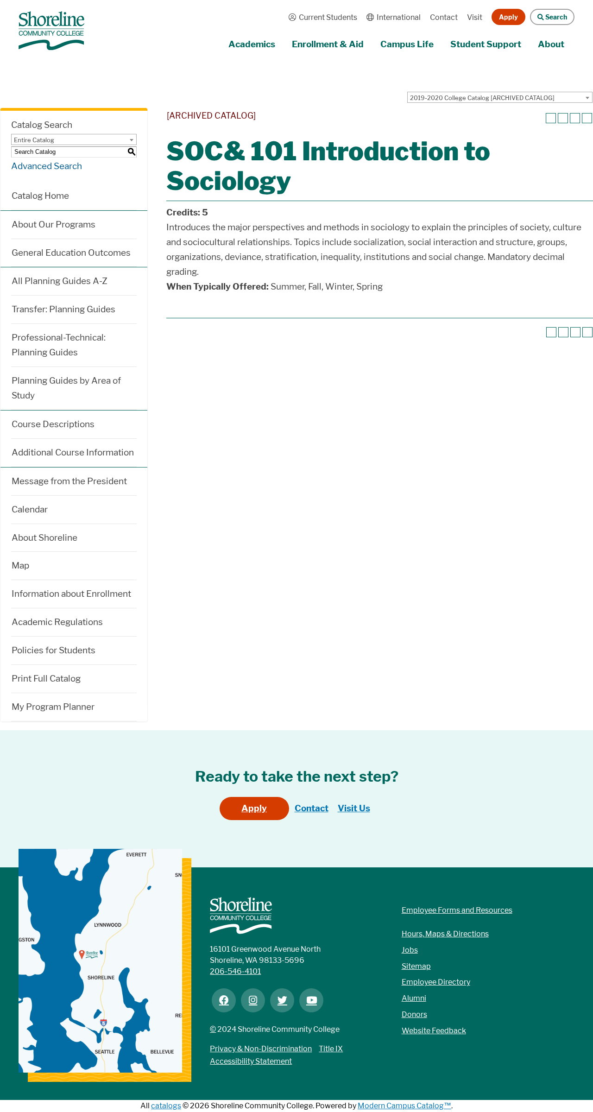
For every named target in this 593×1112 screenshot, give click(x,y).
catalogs (166, 1105)
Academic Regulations (57, 622)
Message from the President (69, 481)
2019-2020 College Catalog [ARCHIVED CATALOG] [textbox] (482, 97)
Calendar (30, 509)
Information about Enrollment (71, 593)
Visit (474, 17)
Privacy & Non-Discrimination (261, 1048)
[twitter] (282, 1000)
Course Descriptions (53, 424)
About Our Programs (53, 224)
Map (20, 565)
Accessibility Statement (251, 1061)
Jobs (410, 950)
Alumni (414, 998)
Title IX (331, 1048)
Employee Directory (436, 982)
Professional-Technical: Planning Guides (59, 345)
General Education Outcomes (71, 252)
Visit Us (354, 808)
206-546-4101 (235, 971)
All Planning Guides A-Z (59, 281)
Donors (414, 1014)
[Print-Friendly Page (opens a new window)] (575, 118)
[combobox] (500, 97)
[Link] (51, 26)
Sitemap (416, 966)
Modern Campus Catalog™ (404, 1105)
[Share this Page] (563, 118)
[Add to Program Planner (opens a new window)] (551, 118)
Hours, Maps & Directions (445, 933)
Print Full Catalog (46, 678)
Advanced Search (46, 166)
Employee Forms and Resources (457, 910)
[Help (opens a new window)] (587, 118)
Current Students (320, 17)
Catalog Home (40, 195)
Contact (444, 17)
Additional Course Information (73, 452)
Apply (508, 17)
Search (548, 17)
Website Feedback (434, 1030)
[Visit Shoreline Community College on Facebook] (224, 1000)
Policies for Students (53, 650)
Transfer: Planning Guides (63, 309)
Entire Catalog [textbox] (34, 140)
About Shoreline (44, 537)
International (391, 17)
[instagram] (253, 1000)
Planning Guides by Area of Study (66, 388)
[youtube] (311, 1000)
